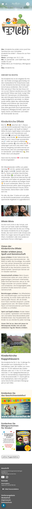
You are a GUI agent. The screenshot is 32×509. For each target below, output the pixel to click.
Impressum (6, 500)
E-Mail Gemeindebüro (11, 489)
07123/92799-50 (10, 485)
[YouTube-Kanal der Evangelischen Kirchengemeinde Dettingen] (2, 4)
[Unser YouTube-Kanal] (2, 477)
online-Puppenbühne (10, 457)
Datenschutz (6, 502)
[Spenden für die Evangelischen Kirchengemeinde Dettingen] (28, 4)
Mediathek (5, 498)
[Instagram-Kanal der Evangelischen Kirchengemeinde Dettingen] (6, 4)
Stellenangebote (8, 495)
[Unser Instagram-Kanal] (7, 477)
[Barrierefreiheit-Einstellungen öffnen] (3, 505)
